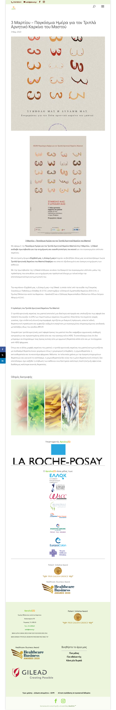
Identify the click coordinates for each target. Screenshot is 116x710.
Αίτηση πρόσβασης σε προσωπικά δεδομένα (74, 693)
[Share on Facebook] (3, 349)
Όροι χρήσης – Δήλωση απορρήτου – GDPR (38, 693)
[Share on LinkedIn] (3, 361)
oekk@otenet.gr (29, 629)
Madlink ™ (72, 706)
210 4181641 (31, 626)
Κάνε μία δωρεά (74, 660)
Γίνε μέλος (74, 652)
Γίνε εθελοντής (74, 656)
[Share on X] (3, 355)
